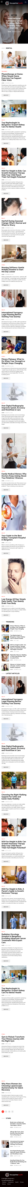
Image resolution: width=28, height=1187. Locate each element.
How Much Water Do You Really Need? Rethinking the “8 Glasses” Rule (18, 1161)
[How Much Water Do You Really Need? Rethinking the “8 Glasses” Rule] (5, 1163)
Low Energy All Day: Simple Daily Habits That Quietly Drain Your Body (14, 601)
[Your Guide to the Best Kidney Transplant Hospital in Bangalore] (14, 512)
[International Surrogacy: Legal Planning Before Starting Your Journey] (14, 298)
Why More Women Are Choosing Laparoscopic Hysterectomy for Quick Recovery (12, 1087)
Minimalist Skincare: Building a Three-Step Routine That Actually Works (18, 656)
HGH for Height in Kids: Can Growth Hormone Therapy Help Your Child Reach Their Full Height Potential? (14, 174)
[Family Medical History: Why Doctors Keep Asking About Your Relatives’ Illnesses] (14, 450)
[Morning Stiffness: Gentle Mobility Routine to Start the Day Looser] (14, 253)
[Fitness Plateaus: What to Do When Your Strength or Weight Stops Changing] (14, 345)
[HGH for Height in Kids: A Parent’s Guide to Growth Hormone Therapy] (14, 875)
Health (14, 15)
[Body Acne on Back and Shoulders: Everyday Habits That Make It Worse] (5, 1125)
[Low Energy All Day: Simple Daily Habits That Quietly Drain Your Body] (14, 576)
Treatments (4, 71)
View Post (6, 95)
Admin (9, 32)
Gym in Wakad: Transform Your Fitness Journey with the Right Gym (13, 1039)
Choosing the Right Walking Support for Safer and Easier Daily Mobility (14, 797)
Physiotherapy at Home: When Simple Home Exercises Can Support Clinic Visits (12, 77)
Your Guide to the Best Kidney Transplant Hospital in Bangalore (14, 538)
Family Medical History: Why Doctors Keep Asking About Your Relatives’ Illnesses (14, 476)
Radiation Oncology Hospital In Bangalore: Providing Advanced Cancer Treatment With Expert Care (14, 938)
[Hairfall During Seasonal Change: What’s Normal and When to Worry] (14, 207)
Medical (3, 471)
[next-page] (12, 1111)
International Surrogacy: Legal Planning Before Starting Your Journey (14, 23)
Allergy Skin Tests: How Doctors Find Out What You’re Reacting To (17, 1133)
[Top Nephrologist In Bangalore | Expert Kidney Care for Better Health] (14, 108)
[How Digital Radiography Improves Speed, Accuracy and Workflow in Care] (14, 391)
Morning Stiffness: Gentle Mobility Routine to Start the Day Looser (13, 269)
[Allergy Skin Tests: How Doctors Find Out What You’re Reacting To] (5, 1134)
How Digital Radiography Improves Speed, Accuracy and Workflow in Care (13, 408)
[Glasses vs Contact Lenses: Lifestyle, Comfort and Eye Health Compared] (5, 667)
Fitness (3, 356)
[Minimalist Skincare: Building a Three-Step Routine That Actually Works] (5, 657)
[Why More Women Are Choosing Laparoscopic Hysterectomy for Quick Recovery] (14, 1069)
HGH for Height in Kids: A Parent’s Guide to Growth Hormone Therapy (13, 891)
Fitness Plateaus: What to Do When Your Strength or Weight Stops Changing (13, 361)
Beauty (3, 218)
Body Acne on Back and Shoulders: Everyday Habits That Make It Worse (18, 1123)
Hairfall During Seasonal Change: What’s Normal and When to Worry (14, 223)
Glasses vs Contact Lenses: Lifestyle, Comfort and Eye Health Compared (18, 665)
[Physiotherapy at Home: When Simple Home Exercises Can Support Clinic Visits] (14, 60)
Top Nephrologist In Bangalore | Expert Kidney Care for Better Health (13, 125)
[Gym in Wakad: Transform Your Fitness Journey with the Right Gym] (14, 1022)
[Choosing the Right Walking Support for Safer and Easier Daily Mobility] (14, 780)
